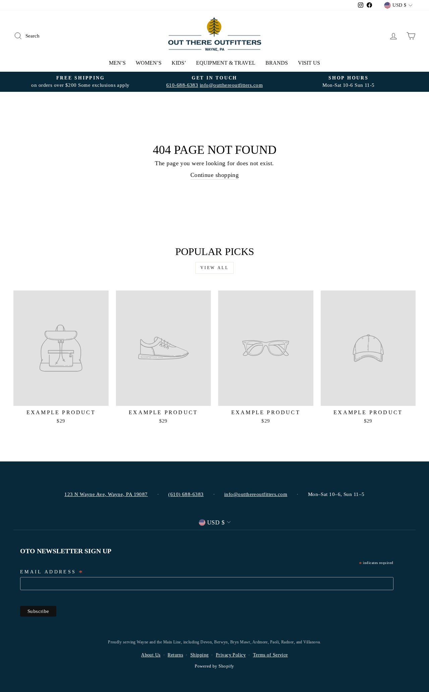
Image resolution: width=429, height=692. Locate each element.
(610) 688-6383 (185, 494)
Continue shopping (214, 175)
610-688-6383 (182, 85)
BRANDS (276, 63)
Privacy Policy (231, 654)
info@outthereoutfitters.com (231, 85)
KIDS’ (179, 63)
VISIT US (309, 63)
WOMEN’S (149, 63)
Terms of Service (270, 654)
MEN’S (117, 63)
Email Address (52, 572)
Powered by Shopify (214, 666)
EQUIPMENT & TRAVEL (225, 63)
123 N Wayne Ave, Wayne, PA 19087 (105, 494)
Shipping (199, 654)
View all (214, 267)
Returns (175, 654)
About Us (151, 654)
